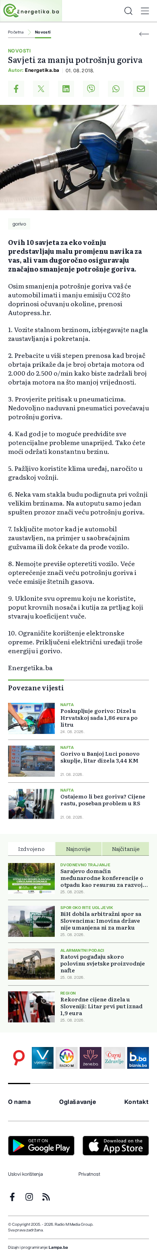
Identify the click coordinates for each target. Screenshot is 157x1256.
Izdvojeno (31, 848)
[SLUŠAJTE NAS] (66, 1058)
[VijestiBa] (43, 1058)
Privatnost (89, 1174)
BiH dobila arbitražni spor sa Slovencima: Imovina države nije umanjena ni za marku (100, 920)
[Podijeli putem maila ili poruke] (141, 89)
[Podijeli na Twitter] (41, 89)
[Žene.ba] (90, 1058)
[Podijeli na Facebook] (16, 89)
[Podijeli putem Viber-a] (91, 89)
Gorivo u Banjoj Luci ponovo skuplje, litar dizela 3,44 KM (100, 757)
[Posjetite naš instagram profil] (29, 1197)
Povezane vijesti (36, 687)
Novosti (43, 32)
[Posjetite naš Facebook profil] (12, 1197)
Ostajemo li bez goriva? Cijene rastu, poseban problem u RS (102, 800)
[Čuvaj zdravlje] (114, 1058)
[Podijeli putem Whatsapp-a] (116, 89)
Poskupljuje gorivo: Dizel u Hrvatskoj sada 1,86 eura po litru (99, 717)
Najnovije (78, 848)
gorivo (19, 224)
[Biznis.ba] (138, 1058)
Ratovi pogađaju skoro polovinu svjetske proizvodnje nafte (102, 963)
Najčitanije (126, 848)
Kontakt (136, 1102)
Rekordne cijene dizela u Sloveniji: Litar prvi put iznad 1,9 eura (101, 1006)
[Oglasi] (19, 1058)
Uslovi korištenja (25, 1174)
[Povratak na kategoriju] (144, 34)
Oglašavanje (77, 1102)
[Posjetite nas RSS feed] (46, 1197)
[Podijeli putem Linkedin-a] (66, 89)
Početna (16, 32)
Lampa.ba (58, 1248)
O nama (19, 1102)
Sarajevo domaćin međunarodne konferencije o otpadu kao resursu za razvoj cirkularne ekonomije (101, 877)
